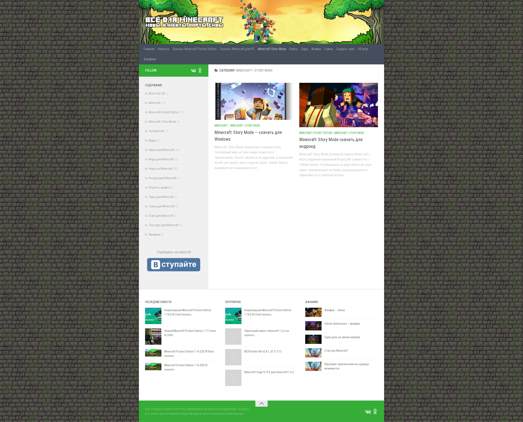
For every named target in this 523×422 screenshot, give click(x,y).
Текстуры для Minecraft (164, 225)
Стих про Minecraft (336, 350)
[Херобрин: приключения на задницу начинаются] (313, 366)
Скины (328, 49)
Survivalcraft (156, 131)
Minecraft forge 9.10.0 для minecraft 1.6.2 (269, 372)
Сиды (304, 49)
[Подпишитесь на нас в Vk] (193, 70)
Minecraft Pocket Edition (315, 133)
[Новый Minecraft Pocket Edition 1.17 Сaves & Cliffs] (153, 336)
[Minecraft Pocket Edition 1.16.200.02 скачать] (153, 366)
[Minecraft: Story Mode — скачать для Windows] (254, 101)
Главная (149, 49)
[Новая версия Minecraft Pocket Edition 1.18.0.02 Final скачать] (153, 316)
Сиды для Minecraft (161, 197)
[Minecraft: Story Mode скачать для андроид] (338, 105)
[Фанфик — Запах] (313, 312)
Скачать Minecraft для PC (237, 49)
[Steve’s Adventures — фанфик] (313, 325)
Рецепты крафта (159, 187)
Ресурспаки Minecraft (162, 178)
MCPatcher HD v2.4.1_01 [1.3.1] (262, 351)
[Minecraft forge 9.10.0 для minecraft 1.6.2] (233, 378)
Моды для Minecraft (161, 159)
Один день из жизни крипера (342, 337)
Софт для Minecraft (161, 216)
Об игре (363, 49)
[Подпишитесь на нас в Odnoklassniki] (199, 70)
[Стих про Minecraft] (313, 352)
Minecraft (221, 125)
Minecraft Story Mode (272, 49)
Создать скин (345, 49)
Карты (293, 49)
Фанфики (150, 59)
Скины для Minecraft (161, 206)
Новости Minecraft (160, 169)
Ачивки (316, 49)
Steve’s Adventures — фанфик (342, 323)
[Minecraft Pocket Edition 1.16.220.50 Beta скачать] (153, 353)
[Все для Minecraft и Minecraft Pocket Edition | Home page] (184, 22)
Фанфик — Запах (334, 310)
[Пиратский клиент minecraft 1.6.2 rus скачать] (233, 336)
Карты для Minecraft (161, 150)
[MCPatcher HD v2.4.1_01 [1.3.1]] (233, 357)
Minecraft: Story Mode (245, 125)
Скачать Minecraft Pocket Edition (194, 49)
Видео (153, 140)
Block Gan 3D (157, 93)
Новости (163, 49)
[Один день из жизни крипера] (313, 339)
